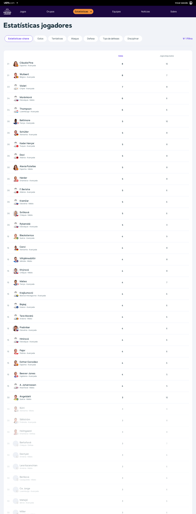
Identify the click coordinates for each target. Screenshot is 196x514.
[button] (83, 11)
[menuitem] (29, 11)
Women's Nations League (7, 11)
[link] (23, 11)
